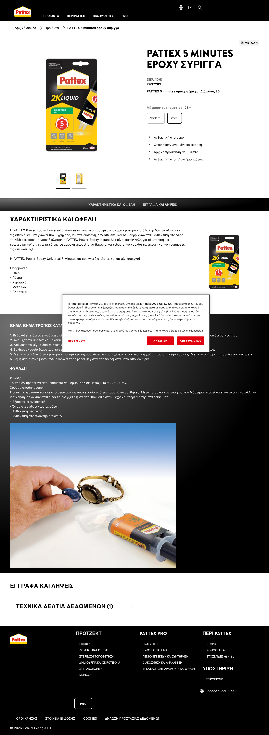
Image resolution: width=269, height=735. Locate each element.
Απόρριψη (160, 340)
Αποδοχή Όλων (190, 340)
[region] (136, 323)
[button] (71, 606)
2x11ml (155, 118)
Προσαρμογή (77, 340)
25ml (174, 118)
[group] (71, 116)
